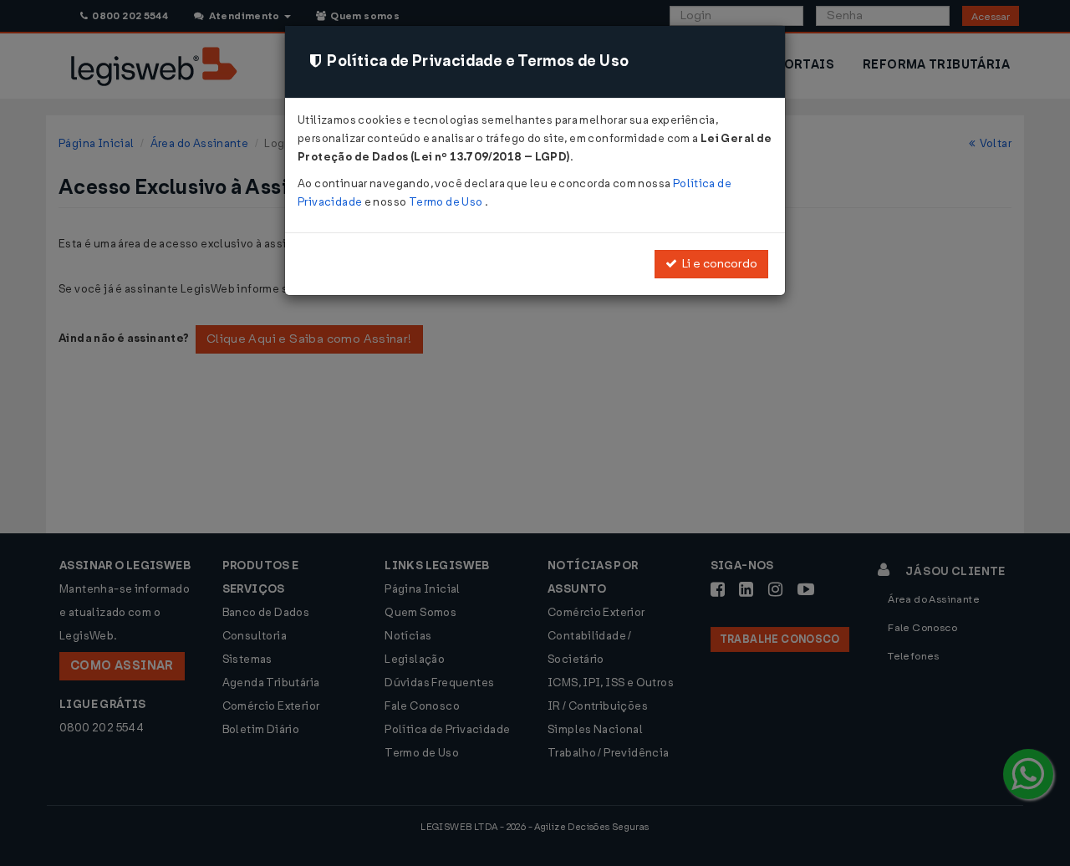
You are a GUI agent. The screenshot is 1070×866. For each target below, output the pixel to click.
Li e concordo (717, 264)
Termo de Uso (447, 202)
